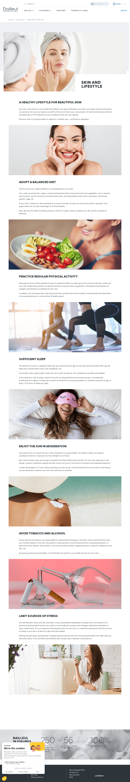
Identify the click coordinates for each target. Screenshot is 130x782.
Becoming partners (77, 770)
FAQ (71, 777)
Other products (37, 777)
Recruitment (74, 775)
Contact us (30, 4)
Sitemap (34, 775)
